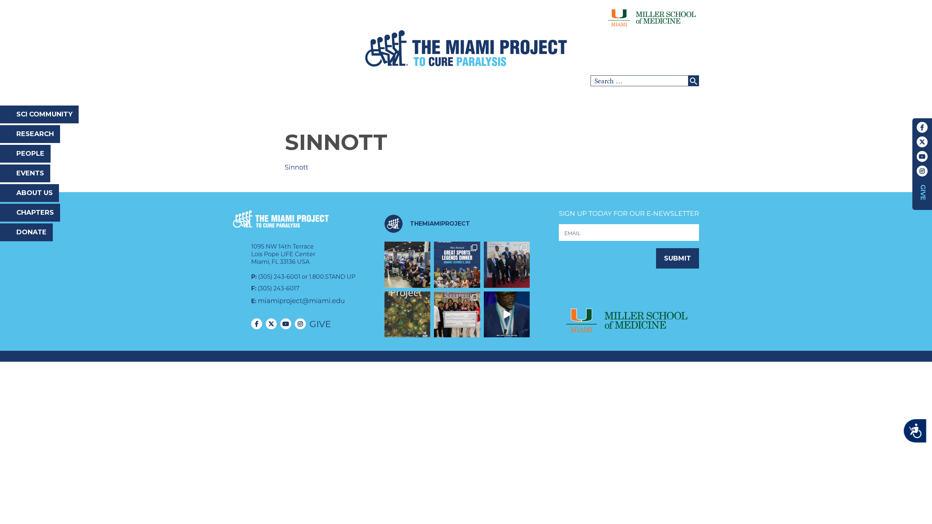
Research (35, 134)
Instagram (922, 171)
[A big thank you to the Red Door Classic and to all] (457, 314)
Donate (31, 232)
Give (923, 192)
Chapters (35, 213)
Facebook (922, 127)
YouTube (922, 156)
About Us (34, 193)
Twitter (922, 141)
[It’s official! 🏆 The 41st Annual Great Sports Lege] (457, 265)
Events (30, 173)
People (30, 154)
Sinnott (296, 167)
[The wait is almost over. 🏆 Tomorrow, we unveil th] (507, 265)
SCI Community (44, 114)
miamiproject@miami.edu (301, 301)
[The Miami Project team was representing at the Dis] (407, 265)
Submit (677, 258)
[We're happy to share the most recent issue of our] (407, 314)
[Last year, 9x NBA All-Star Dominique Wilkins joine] (507, 314)
